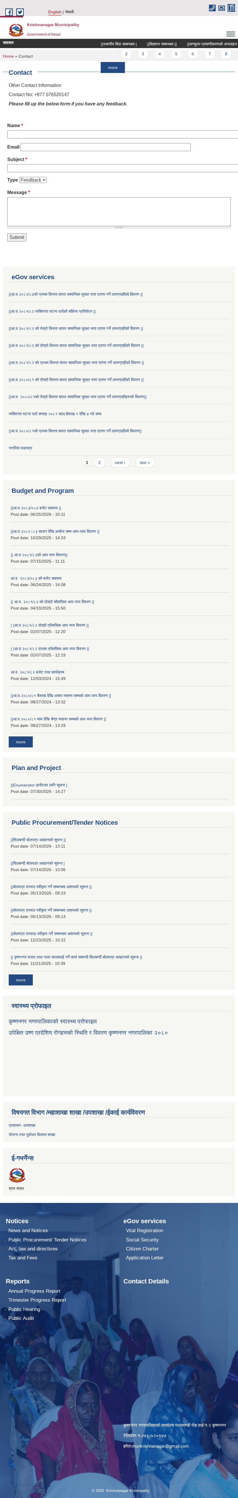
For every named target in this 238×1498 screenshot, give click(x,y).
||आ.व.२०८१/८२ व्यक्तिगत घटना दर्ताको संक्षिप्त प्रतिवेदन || (52, 311)
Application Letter (145, 1258)
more (95, 67)
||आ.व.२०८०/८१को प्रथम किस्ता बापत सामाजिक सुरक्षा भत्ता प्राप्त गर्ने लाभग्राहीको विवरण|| (75, 431)
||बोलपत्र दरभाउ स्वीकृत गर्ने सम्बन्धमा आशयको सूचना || (51, 886)
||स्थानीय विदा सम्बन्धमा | (101, 44)
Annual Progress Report (34, 1291)
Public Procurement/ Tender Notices (47, 1240)
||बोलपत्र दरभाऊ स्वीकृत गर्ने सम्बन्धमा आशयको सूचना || (52, 933)
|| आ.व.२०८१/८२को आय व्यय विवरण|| (39, 555)
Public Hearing (24, 1309)
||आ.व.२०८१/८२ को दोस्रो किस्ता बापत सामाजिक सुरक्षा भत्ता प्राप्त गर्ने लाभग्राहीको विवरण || (76, 345)
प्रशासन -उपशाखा (22, 1125)
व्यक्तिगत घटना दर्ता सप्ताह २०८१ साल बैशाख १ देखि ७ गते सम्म (55, 413)
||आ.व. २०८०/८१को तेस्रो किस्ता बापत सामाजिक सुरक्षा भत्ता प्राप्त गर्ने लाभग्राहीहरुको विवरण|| (78, 396)
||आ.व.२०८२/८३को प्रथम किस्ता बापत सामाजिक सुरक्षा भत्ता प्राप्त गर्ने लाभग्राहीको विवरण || (76, 294)
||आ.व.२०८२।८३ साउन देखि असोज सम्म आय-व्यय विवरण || (55, 531)
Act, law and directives (33, 1249)
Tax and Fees (22, 1258)
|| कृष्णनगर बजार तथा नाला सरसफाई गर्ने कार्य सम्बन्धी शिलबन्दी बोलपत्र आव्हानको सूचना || (76, 957)
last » (145, 462)
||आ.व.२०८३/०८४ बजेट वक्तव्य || (36, 508)
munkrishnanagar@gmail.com (160, 1446)
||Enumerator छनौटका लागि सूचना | (39, 785)
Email (13, 147)
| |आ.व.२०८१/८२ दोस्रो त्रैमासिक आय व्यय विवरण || (50, 625)
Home (8, 56)
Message (18, 192)
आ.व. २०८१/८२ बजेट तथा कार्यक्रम (37, 672)
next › (120, 462)
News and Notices (28, 1230)
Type (12, 180)
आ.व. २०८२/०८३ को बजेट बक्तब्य (36, 578)
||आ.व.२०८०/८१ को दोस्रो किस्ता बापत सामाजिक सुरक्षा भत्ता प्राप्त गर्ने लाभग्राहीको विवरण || (76, 379)
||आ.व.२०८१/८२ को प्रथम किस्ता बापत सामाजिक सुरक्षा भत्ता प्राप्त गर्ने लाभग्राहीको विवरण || (76, 362)
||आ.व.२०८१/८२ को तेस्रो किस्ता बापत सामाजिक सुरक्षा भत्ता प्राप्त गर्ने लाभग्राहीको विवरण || (76, 328)
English (55, 12)
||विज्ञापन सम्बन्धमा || (144, 44)
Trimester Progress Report (37, 1300)
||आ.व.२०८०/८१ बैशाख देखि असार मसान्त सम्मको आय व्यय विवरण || (61, 695)
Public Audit (21, 1318)
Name (15, 125)
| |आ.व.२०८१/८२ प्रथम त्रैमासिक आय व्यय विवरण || (50, 648)
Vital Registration (144, 1230)
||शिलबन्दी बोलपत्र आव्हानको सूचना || (38, 839)
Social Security (142, 1240)
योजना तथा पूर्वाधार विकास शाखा (32, 1134)
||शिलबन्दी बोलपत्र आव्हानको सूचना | (38, 863)
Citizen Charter (142, 1249)
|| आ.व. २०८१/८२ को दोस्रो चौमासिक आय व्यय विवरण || (52, 601)
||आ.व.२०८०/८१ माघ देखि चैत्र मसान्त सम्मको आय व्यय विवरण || (58, 719)
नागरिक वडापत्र (20, 448)
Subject (17, 159)
